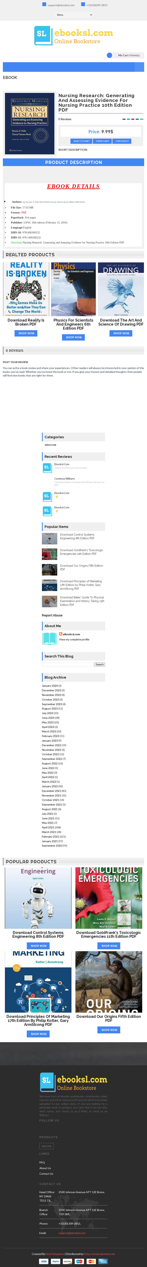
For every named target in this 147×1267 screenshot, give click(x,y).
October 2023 (50, 699)
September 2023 (52, 704)
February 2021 (50, 836)
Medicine (50, 444)
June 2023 (48, 717)
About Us (45, 1168)
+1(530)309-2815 (97, 5)
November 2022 (51, 749)
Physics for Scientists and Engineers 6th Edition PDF (73, 324)
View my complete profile (74, 639)
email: (42, 1233)
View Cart (102, 141)
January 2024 (50, 685)
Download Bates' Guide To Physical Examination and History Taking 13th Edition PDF (82, 601)
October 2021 (50, 799)
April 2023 (48, 727)
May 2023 (48, 722)
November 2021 (51, 795)
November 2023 (51, 694)
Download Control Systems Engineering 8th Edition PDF (38, 934)
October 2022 (50, 754)
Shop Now (26, 333)
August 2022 (50, 763)
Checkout (122, 141)
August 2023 (50, 708)
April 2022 (48, 777)
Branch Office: (43, 1212)
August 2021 (50, 809)
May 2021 (48, 822)
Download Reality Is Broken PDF (26, 322)
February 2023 (50, 736)
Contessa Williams (64, 478)
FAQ (42, 1162)
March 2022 (49, 781)
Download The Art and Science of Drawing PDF (121, 322)
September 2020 (52, 845)
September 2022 (52, 758)
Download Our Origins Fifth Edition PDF (109, 1018)
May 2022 (48, 772)
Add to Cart (82, 141)
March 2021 (49, 832)
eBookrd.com (71, 634)
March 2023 (49, 731)
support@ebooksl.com (60, 5)
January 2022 (50, 786)
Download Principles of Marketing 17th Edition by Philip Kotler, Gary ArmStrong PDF (81, 585)
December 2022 (51, 745)
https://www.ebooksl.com (99, 1253)
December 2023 (51, 690)
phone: (43, 1223)
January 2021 (50, 841)
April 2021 (48, 827)
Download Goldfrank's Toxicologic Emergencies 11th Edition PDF (108, 934)
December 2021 (51, 790)
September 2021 (52, 804)
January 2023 (50, 740)
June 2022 (48, 768)
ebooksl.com (61, 464)
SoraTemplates (55, 1253)
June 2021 (48, 818)
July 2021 (47, 813)
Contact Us (46, 1173)
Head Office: (47, 1192)
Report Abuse (52, 615)
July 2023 (47, 713)
